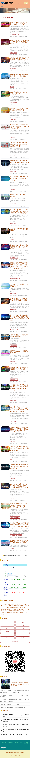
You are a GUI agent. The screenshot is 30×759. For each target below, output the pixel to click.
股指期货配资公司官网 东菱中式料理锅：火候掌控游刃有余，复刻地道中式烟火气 (19, 505)
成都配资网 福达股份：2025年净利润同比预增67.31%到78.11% (19, 572)
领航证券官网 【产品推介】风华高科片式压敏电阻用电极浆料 (19, 629)
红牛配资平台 (13, 155)
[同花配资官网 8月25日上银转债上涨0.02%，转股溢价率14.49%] (5, 178)
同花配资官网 (13, 189)
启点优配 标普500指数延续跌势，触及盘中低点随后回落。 (19, 542)
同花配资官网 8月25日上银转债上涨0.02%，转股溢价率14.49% (19, 178)
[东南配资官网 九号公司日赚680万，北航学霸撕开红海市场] (5, 162)
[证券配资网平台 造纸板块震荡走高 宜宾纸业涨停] (5, 336)
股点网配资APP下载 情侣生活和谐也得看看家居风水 (19, 589)
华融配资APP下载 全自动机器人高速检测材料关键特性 (19, 368)
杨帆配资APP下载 (14, 694)
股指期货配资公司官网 (15, 517)
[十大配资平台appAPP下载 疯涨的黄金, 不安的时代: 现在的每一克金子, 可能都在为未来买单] (5, 525)
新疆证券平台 (13, 621)
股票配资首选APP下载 (15, 278)
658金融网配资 (13, 52)
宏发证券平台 (13, 204)
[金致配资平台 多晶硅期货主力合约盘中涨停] (5, 286)
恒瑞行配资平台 (13, 102)
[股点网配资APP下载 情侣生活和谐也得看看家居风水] (5, 588)
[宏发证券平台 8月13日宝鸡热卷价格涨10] (5, 196)
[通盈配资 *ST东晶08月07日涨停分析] (5, 230)
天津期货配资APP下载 (15, 734)
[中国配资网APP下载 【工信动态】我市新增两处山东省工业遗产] (5, 700)
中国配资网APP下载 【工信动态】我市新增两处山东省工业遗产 (19, 702)
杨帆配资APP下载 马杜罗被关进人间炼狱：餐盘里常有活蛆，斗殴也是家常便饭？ (19, 682)
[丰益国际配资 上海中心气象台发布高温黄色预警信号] (5, 110)
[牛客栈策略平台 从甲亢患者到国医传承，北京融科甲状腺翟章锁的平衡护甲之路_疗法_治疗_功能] (5, 387)
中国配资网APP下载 (14, 714)
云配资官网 (12, 478)
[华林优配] (7, 3)
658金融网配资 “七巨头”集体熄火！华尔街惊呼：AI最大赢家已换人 (19, 41)
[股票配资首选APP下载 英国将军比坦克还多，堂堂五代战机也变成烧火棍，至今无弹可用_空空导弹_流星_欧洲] (5, 265)
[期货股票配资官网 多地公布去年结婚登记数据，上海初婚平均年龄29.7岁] (5, 645)
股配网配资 (12, 361)
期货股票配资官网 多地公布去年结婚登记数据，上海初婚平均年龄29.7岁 (19, 646)
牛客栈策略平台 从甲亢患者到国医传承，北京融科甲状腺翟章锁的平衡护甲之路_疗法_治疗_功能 (19, 387)
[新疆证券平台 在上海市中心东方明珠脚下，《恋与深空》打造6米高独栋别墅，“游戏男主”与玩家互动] (5, 606)
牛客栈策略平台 (13, 400)
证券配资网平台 (13, 345)
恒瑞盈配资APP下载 (14, 34)
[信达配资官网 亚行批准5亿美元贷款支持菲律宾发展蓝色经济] (5, 60)
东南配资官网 (13, 171)
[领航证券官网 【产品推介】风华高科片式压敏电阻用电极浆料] (5, 627)
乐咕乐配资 (12, 441)
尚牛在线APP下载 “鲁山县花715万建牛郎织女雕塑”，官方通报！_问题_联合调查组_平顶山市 (19, 317)
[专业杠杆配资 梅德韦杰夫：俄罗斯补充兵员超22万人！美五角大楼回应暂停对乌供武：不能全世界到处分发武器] (5, 408)
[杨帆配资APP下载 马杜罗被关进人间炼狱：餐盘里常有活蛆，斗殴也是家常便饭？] (5, 680)
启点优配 (12, 548)
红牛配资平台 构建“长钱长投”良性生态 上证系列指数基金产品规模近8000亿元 (19, 144)
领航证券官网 (13, 639)
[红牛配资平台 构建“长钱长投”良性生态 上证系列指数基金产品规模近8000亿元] (5, 144)
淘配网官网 (12, 498)
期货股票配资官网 (14, 657)
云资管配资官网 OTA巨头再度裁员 (19, 555)
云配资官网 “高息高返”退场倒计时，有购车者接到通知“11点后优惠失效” (19, 466)
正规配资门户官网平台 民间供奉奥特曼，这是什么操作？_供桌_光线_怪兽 (19, 448)
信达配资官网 (13, 68)
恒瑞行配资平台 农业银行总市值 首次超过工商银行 (19, 93)
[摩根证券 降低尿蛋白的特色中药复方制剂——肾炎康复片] (5, 76)
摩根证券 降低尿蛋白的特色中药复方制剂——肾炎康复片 (19, 75)
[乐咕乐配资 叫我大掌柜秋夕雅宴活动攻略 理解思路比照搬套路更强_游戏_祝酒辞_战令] (5, 429)
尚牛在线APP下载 (14, 329)
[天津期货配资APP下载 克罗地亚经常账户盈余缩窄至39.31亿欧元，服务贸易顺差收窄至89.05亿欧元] (5, 719)
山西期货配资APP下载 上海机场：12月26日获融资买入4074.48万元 (19, 741)
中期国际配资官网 (14, 675)
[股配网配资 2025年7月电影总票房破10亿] (5, 353)
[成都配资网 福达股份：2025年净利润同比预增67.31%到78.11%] (5, 572)
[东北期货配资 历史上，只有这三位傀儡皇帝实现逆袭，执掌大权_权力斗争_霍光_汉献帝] (5, 211)
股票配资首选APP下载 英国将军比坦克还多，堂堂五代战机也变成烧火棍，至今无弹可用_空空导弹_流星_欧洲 (19, 265)
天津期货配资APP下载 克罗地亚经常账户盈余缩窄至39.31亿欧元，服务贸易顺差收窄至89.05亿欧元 (19, 722)
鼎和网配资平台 (13, 309)
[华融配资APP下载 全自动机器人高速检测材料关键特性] (5, 369)
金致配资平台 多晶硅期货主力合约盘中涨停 (19, 285)
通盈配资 (12, 239)
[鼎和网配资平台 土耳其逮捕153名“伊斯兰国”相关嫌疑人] (5, 301)
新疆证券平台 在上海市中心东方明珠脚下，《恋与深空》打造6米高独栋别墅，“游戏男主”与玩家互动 (19, 608)
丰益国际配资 (13, 119)
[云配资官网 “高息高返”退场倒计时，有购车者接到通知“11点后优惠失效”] (5, 466)
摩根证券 (12, 86)
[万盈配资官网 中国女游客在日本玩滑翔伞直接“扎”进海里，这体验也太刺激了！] (5, 126)
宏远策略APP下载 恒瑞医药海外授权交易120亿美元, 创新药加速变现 (19, 246)
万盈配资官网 (13, 137)
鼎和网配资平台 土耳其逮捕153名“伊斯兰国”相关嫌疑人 (18, 300)
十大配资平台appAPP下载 (16, 535)
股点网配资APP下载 (14, 600)
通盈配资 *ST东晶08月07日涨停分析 (19, 229)
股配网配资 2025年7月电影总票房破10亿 (19, 352)
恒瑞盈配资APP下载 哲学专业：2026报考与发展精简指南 (19, 23)
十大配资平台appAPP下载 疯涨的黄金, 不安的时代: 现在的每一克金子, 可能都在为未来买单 (19, 524)
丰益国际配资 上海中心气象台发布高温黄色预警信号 (19, 109)
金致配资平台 (13, 293)
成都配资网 (12, 583)
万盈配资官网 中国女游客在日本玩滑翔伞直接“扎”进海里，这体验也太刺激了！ (19, 126)
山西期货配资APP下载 (15, 751)
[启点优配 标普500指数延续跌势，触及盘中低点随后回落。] (5, 543)
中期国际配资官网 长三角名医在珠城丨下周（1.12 (19, 664)
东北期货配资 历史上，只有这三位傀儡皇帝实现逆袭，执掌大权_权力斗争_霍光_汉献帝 (19, 211)
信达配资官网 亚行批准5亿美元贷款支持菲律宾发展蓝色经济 (19, 59)
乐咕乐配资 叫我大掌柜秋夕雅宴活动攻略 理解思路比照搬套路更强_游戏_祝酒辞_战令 (19, 429)
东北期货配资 (13, 223)
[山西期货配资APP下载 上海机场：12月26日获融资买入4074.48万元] (5, 739)
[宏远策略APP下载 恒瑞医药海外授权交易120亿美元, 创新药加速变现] (5, 247)
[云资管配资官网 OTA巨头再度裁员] (5, 556)
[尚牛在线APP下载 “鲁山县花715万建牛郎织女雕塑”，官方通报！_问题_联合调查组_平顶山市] (5, 317)
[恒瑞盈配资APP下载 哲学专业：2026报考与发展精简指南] (5, 24)
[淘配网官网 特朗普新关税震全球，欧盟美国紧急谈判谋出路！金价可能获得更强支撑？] (5, 486)
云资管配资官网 (13, 565)
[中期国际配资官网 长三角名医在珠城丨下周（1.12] (5, 663)
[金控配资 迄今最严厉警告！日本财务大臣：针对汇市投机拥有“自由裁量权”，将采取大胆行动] (5, 757)
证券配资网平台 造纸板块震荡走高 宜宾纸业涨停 (19, 335)
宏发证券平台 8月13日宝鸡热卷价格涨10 (19, 195)
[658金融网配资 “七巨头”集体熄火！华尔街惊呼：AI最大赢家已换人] (5, 42)
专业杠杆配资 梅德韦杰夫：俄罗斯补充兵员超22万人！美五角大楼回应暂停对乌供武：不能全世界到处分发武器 (19, 408)
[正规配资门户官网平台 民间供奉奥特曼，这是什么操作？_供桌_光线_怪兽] (5, 448)
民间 (11, 459)
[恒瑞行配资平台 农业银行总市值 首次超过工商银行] (5, 94)
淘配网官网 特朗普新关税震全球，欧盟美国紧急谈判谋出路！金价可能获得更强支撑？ (19, 485)
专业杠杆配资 (13, 421)
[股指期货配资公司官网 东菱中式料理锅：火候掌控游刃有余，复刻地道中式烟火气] (5, 505)
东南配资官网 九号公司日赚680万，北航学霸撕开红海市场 (19, 161)
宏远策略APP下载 (14, 257)
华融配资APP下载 (14, 379)
